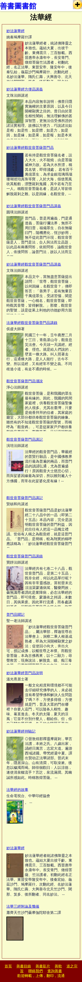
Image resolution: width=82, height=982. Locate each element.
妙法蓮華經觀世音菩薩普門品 (30, 148)
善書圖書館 (18, 6)
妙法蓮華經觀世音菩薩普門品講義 (33, 206)
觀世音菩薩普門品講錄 (24, 556)
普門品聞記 (15, 615)
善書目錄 (23, 966)
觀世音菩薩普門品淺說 (24, 381)
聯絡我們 (35, 971)
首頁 (8, 966)
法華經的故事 (17, 790)
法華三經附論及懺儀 (22, 906)
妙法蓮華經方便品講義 (24, 89)
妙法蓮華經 (15, 31)
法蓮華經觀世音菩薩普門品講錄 (31, 323)
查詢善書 (54, 971)
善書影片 (43, 966)
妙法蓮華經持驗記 (21, 731)
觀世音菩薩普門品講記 (24, 439)
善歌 (58, 966)
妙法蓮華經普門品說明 (24, 673)
